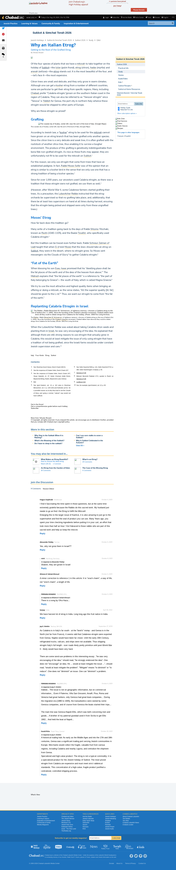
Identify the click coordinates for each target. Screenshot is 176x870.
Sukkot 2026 (80, 40)
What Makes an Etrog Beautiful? (54, 459)
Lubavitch (71, 855)
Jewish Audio (109, 829)
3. (31, 373)
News (94, 847)
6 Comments (86, 470)
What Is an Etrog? (89, 459)
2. (31, 370)
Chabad (79, 319)
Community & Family (50, 23)
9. (74, 382)
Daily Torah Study (88, 821)
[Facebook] (131, 856)
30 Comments (46, 470)
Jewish (100, 857)
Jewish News (65, 821)
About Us (119, 863)
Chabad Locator (128, 825)
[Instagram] (145, 856)
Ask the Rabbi (127, 17)
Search (85, 825)
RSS (84, 829)
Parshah (108, 825)
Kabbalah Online (67, 827)
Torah (88, 857)
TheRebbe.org (66, 831)
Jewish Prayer (109, 827)
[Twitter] (136, 856)
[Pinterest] (140, 856)
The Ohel (126, 821)
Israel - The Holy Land (68, 829)
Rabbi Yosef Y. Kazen (73, 857)
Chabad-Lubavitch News (131, 822)
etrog (56, 71)
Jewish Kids (140, 847)
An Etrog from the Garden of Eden (55, 468)
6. (74, 367)
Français (120, 136)
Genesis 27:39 (81, 373)
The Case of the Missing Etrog (95, 468)
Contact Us (142, 863)
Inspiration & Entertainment (76, 23)
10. (75, 385)
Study (91, 40)
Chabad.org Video (67, 816)
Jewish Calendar (88, 818)
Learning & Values (29, 23)
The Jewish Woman (67, 818)
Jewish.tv (58, 847)
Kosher (107, 822)
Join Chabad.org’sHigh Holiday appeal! (78, 3)
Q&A (98, 40)
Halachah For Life (126, 110)
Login (107, 17)
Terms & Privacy (130, 863)
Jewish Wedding (110, 818)
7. (74, 373)
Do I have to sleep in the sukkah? (48, 443)
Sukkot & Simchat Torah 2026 (52, 32)
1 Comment (57, 464)
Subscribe (86, 822)
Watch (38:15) (46, 464)
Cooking (105, 847)
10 (61, 346)
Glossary (85, 827)
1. (31, 367)
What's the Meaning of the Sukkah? (49, 440)
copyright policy (63, 422)
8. (74, 376)
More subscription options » (127, 113)
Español (128, 136)
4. (31, 382)
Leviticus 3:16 (81, 382)
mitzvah (98, 132)
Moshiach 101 (66, 822)
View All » (80, 445)
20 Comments (87, 462)
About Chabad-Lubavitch (131, 816)
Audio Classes (82, 847)
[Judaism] (13, 17)
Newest (46, 489)
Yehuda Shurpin (38, 52)
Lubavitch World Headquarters (107, 855)
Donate (157, 17)
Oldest (51, 489)
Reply (42, 533)
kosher (63, 132)
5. (31, 385)
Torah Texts (117, 847)
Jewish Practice (10, 23)
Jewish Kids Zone (67, 825)
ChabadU (70, 847)
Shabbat (108, 821)
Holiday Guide (125, 108)
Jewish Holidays (37, 40)
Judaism (93, 857)
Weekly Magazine (43, 825)
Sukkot (45, 67)
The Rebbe (126, 818)
